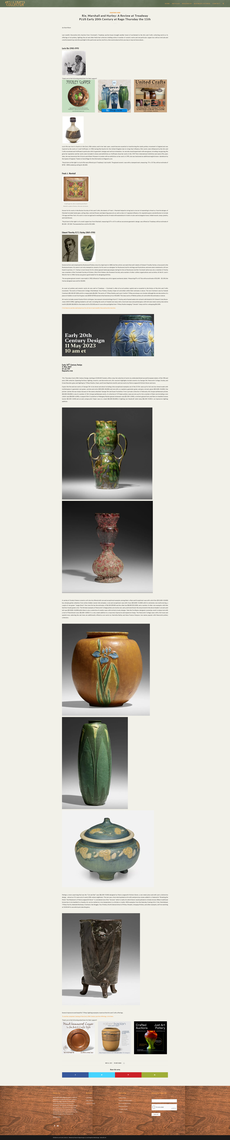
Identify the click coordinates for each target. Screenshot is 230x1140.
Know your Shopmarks (125, 1103)
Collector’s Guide (90, 1103)
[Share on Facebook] (75, 1074)
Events (120, 1112)
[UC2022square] (150, 112)
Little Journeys (90, 1100)
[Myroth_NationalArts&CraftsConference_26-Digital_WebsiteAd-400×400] (150, 1053)
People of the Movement (125, 1100)
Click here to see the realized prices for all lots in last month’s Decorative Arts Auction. (89, 308)
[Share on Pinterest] (128, 1074)
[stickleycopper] (78, 112)
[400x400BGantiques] (114, 112)
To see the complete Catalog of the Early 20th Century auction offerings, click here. (87, 1016)
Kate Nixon (118, 1063)
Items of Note (122, 1097)
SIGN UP (156, 1114)
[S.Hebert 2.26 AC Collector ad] (78, 1053)
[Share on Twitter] (102, 1074)
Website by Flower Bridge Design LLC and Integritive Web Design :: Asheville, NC (87, 1137)
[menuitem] (167, 3)
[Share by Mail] (155, 1074)
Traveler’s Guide (123, 1109)
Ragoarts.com (67, 371)
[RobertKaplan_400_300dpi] (114, 1053)
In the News (89, 1097)
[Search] (223, 3)
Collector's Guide (115, 12)
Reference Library (123, 1106)
